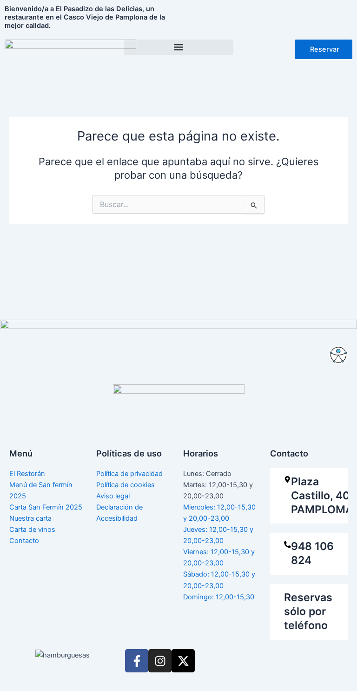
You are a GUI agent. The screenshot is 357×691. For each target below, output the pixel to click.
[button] (178, 47)
